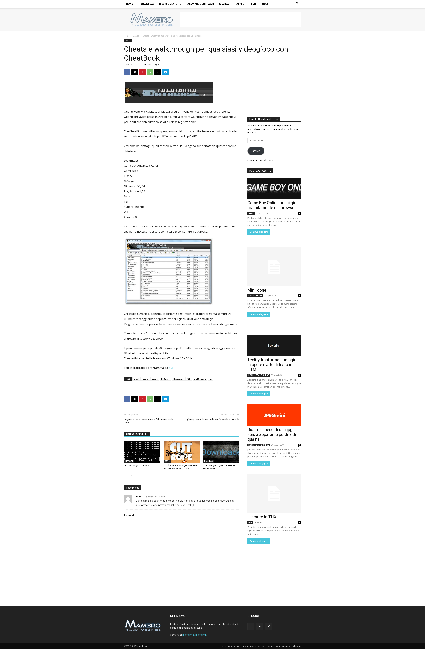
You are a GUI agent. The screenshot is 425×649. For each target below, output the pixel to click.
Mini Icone (256, 290)
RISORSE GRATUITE (170, 3)
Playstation (178, 379)
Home (127, 35)
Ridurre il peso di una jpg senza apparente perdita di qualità (271, 434)
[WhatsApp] (150, 72)
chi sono (297, 646)
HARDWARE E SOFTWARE (200, 3)
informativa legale (230, 646)
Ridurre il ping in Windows (136, 465)
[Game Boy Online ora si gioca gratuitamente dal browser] (274, 188)
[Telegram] (165, 72)
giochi (155, 379)
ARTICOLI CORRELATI (137, 434)
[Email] (157, 72)
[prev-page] (126, 475)
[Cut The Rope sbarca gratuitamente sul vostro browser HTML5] (182, 452)
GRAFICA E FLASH (255, 295)
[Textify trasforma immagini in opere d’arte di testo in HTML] (274, 345)
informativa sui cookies (253, 646)
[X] (134, 72)
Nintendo (165, 379)
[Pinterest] (142, 72)
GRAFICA (224, 3)
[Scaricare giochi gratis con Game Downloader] (221, 452)
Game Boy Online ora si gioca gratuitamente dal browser (274, 205)
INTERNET (129, 461)
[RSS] (259, 626)
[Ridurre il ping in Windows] (142, 452)
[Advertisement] (240, 19)
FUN (253, 3)
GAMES (136, 35)
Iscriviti (256, 151)
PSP (188, 379)
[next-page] (131, 475)
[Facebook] (127, 72)
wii (210, 379)
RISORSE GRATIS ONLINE (258, 375)
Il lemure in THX (261, 517)
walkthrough (200, 379)
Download (208, 461)
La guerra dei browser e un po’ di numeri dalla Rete (148, 421)
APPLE (240, 3)
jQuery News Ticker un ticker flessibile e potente (213, 419)
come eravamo (283, 646)
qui (171, 368)
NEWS (129, 3)
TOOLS (264, 3)
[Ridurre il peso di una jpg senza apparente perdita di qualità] (274, 415)
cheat (136, 379)
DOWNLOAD (147, 3)
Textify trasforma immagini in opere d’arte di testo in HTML (272, 364)
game (145, 379)
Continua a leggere (259, 232)
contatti (270, 646)
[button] (297, 4)
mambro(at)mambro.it (194, 634)
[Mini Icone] (274, 266)
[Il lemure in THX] (274, 493)
